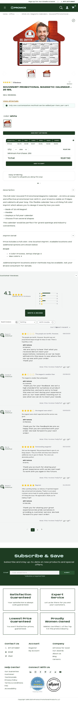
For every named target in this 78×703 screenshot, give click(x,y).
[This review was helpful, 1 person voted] (64, 439)
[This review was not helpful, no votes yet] (68, 403)
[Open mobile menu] (5, 7)
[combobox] (27, 322)
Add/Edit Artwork (39, 133)
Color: (10, 116)
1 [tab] (37, 183)
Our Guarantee (12, 671)
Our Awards (58, 651)
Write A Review (35, 313)
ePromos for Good (61, 648)
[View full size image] (73, 20)
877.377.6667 (69, 1)
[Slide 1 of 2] (31, 73)
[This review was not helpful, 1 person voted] (68, 367)
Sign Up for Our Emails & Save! (42, 1)
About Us (57, 653)
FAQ (6, 686)
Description (9, 190)
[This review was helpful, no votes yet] (64, 367)
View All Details (10, 101)
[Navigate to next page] (42, 529)
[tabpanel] (39, 176)
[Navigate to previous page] (28, 529)
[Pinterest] (45, 672)
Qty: (10, 149)
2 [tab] (40, 183)
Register (33, 648)
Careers (57, 659)
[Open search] (61, 7)
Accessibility (10, 688)
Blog (54, 656)
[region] (12, 82)
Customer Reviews (9, 275)
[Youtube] (60, 672)
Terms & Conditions (14, 683)
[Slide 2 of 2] (46, 73)
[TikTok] (50, 672)
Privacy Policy (11, 680)
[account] (67, 7)
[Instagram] (35, 672)
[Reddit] (55, 672)
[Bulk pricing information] (73, 140)
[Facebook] (40, 672)
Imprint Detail (9, 235)
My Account (34, 651)
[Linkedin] (30, 672)
